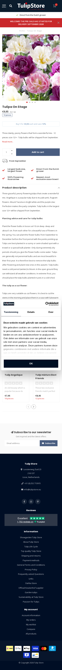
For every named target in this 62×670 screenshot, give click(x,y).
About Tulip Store (31, 542)
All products (31, 633)
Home (22, 31)
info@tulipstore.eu (32, 489)
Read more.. (7, 141)
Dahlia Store (31, 583)
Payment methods (31, 560)
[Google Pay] (18, 648)
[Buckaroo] (26, 655)
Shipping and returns (31, 555)
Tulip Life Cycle (31, 546)
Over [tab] (50, 312)
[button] (27, 102)
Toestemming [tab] (11, 312)
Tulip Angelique (14, 374)
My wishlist (31, 624)
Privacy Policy (31, 569)
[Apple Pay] (26, 648)
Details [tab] (31, 312)
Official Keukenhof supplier (31, 587)
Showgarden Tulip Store (31, 537)
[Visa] (35, 648)
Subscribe (50, 443)
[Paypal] (52, 648)
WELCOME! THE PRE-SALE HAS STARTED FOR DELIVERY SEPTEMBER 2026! (31, 23)
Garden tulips (31, 592)
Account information (31, 615)
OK (31, 363)
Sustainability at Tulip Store (31, 597)
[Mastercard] (43, 648)
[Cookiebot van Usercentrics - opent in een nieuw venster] (45, 304)
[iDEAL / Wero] (9, 648)
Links (31, 578)
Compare (31, 629)
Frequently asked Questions (31, 574)
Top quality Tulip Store (31, 551)
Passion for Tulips (31, 601)
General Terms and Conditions (31, 565)
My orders (31, 619)
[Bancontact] (35, 655)
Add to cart (38, 152)
